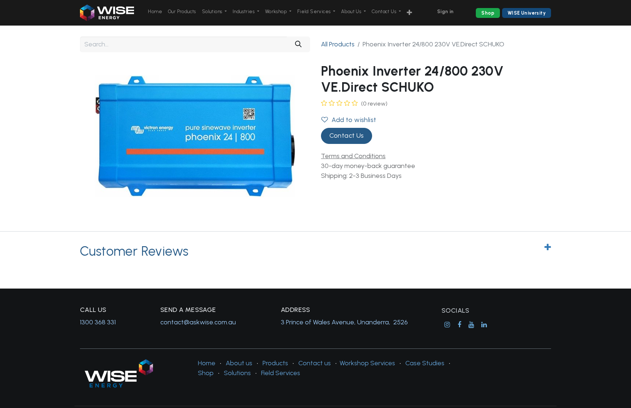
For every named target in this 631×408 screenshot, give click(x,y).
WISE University (527, 13)
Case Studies (424, 363)
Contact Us (346, 135)
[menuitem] (155, 11)
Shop (487, 13)
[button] (409, 13)
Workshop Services (367, 363)
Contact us (314, 363)
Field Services (280, 373)
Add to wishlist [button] (354, 120)
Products (275, 363)
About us (239, 363)
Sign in (445, 11)
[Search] (298, 44)
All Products (338, 44)
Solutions (237, 373)
